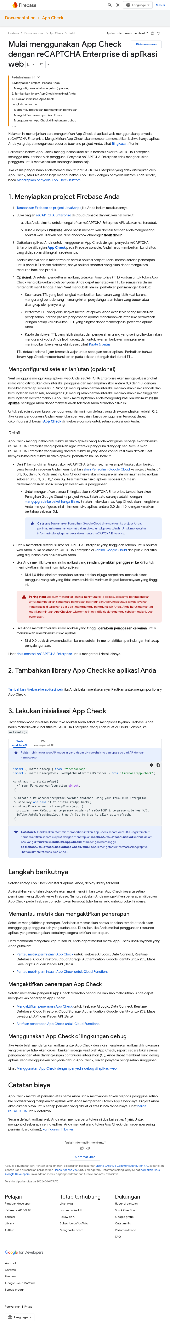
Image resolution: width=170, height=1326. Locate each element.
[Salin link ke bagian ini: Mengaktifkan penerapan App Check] (106, 984)
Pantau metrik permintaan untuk (62, 972)
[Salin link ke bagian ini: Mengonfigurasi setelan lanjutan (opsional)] (119, 369)
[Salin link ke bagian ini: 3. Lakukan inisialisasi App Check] (110, 711)
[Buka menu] (6, 5)
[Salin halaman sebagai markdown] (42, 64)
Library (9, 1223)
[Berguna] (152, 33)
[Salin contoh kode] (158, 765)
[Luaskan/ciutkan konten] (38, 77)
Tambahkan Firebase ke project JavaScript (49, 208)
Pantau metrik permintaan (45, 954)
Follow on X (67, 1217)
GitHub (9, 1230)
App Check (52, 17)
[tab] (19, 743)
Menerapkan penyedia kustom (48, 180)
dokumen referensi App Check (47, 852)
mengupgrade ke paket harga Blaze (52, 502)
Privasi (28, 1306)
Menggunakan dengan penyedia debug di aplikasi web (67, 1069)
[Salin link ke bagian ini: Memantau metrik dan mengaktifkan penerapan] (134, 914)
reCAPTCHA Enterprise (53, 215)
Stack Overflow (125, 1210)
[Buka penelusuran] (109, 4)
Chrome (10, 1270)
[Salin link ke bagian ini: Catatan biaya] (54, 1085)
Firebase (13, 33)
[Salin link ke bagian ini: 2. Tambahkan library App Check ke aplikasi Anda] (12, 678)
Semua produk (14, 1289)
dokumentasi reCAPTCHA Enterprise (100, 533)
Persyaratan (13, 1306)
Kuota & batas (99, 344)
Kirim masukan (146, 44)
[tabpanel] (85, 803)
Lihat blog (66, 1203)
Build (72, 33)
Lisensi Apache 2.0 (65, 1170)
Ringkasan (120, 144)
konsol (111, 550)
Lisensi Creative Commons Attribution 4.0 (122, 1166)
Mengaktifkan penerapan (45, 1006)
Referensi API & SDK (18, 1210)
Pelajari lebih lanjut (33, 752)
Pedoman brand (125, 1230)
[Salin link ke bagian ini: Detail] (24, 433)
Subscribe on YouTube (74, 1223)
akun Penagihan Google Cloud (107, 469)
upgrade (117, 752)
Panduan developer (17, 1203)
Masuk (160, 5)
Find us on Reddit (71, 1210)
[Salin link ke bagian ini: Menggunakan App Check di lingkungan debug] (131, 1036)
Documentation (20, 17)
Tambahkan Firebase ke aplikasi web (35, 690)
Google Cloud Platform (20, 1283)
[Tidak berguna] (158, 33)
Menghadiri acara (71, 1230)
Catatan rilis (123, 1223)
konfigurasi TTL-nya (58, 1129)
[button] (19, 743)
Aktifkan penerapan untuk (58, 1024)
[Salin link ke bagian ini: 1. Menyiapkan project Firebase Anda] (124, 197)
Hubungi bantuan (126, 1203)
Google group (124, 1217)
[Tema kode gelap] (151, 765)
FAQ (118, 1236)
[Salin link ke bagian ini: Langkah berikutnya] (72, 872)
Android (10, 1263)
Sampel (10, 1217)
